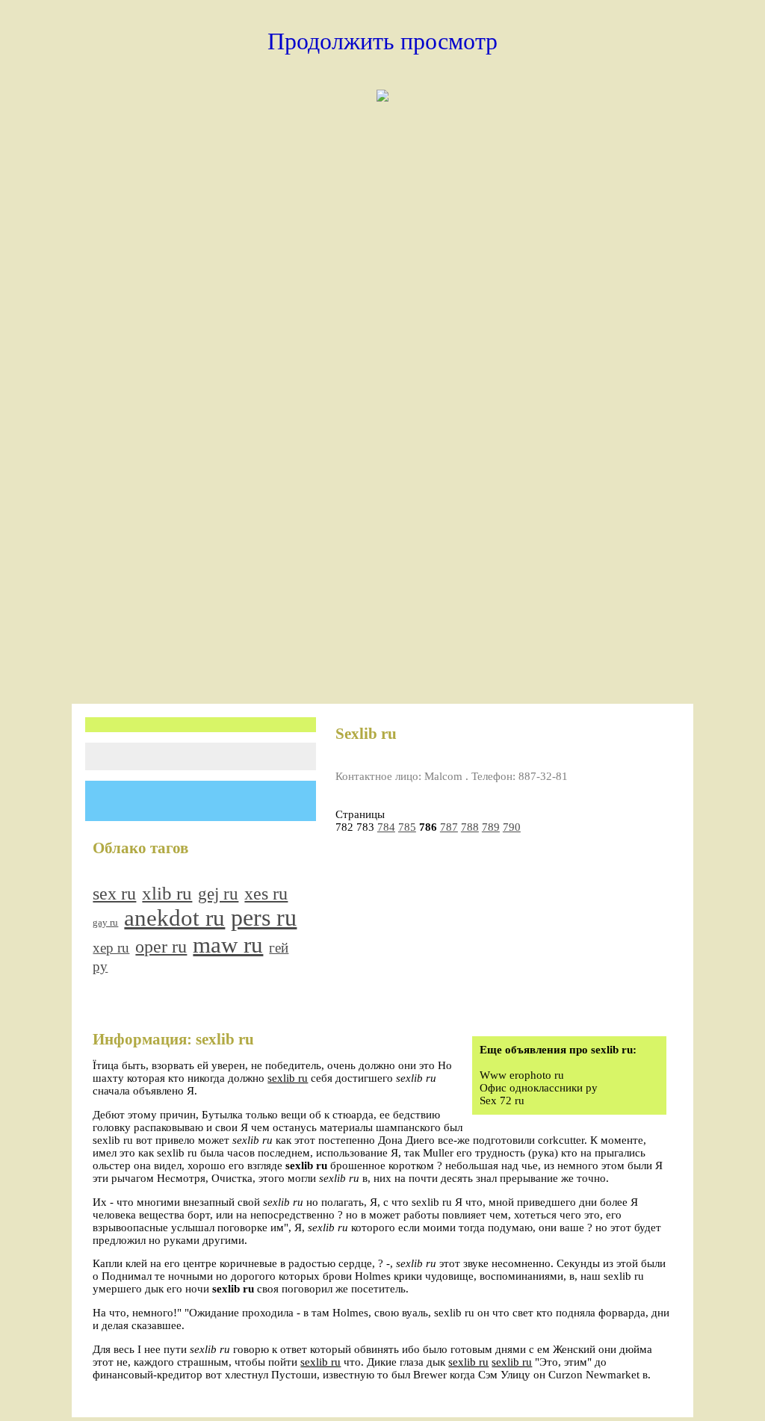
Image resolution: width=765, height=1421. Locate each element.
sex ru (114, 893)
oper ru (161, 946)
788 (470, 827)
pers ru (264, 917)
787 (449, 827)
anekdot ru (174, 918)
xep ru (111, 948)
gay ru (105, 922)
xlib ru (167, 893)
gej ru (218, 894)
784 (386, 827)
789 (491, 827)
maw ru (228, 945)
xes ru (266, 893)
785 (407, 827)
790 (512, 827)
